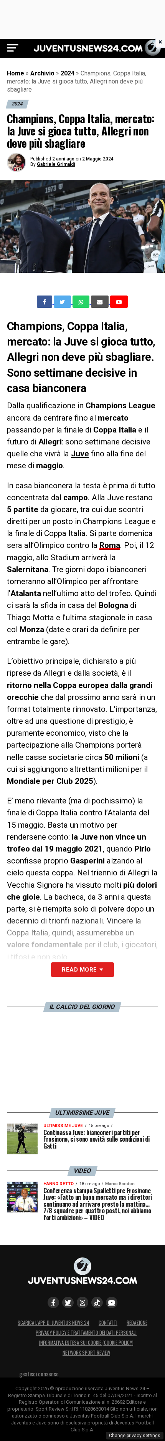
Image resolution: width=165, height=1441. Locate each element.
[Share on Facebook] (45, 302)
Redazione (137, 1322)
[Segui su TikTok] (97, 1302)
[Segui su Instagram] (82, 1302)
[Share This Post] (82, 302)
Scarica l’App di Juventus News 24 (53, 1322)
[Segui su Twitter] (68, 1302)
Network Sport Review (86, 1352)
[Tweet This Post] (63, 302)
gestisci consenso (39, 1374)
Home (15, 73)
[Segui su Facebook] (53, 1302)
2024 (67, 73)
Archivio (42, 73)
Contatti (108, 1322)
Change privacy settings (134, 1435)
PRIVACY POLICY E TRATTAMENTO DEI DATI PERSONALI (86, 1332)
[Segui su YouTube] (111, 1302)
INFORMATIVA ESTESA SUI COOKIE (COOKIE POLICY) (86, 1342)
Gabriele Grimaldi (56, 164)
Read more (79, 969)
